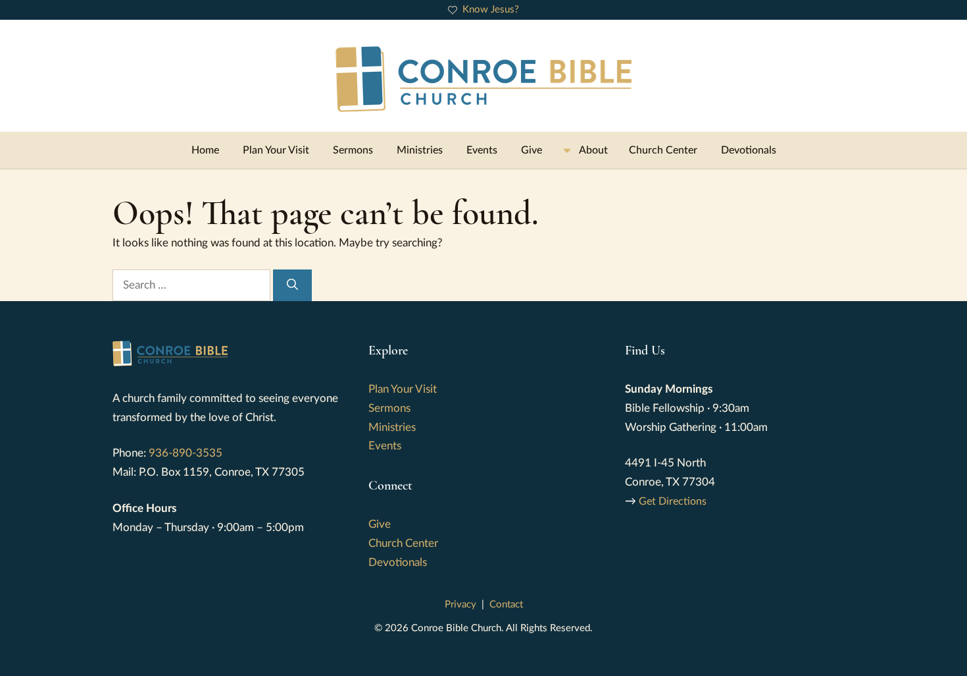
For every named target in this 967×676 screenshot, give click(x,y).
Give (531, 150)
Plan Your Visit (276, 150)
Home (205, 150)
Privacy (460, 604)
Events (481, 150)
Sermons (353, 150)
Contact (506, 604)
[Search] (292, 285)
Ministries (420, 150)
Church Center (663, 150)
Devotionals (748, 150)
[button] (585, 150)
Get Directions (673, 501)
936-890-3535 (185, 453)
